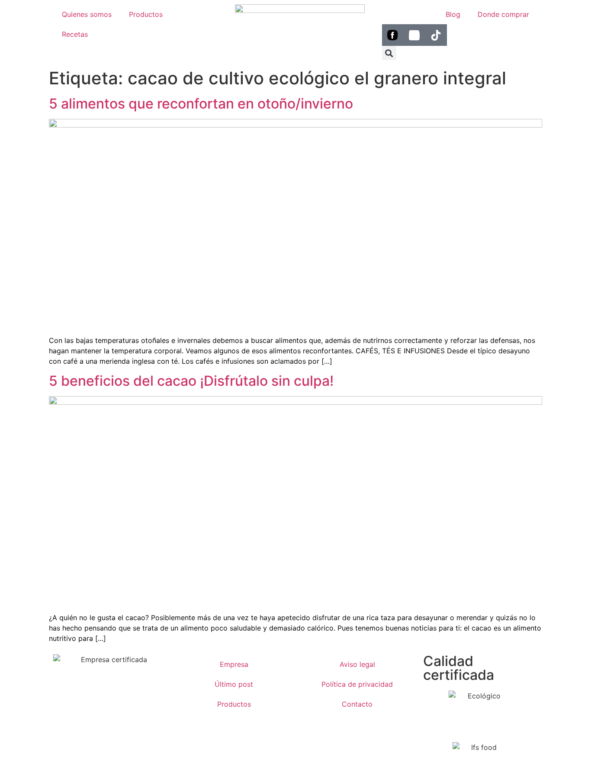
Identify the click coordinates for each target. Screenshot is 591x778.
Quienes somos (87, 14)
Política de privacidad (357, 684)
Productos (146, 14)
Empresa (234, 664)
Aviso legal (357, 664)
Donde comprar (503, 14)
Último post (234, 684)
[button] (389, 53)
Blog (453, 14)
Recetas (75, 34)
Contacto (357, 704)
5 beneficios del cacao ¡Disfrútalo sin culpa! (191, 380)
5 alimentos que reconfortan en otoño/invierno (201, 103)
